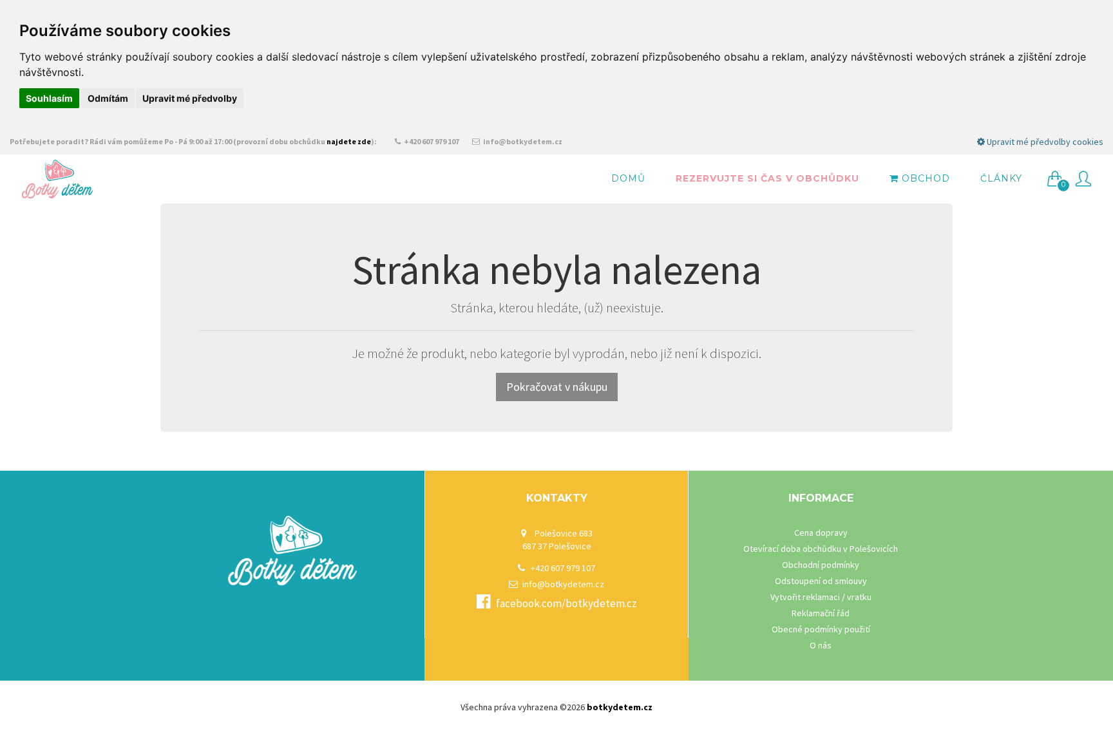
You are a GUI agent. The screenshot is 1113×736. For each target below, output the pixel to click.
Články (1001, 178)
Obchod (924, 178)
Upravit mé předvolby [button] (189, 98)
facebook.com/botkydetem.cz (566, 603)
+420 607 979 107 (431, 141)
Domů (628, 178)
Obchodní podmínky (820, 565)
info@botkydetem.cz (522, 141)
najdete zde (349, 141)
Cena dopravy (821, 532)
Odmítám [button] (108, 98)
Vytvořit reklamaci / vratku (820, 597)
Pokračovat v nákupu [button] (556, 386)
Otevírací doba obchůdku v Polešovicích (820, 548)
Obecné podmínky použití (821, 629)
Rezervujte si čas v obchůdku (767, 178)
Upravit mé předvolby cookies (1044, 141)
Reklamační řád (821, 613)
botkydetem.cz (619, 707)
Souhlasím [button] (49, 98)
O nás (821, 645)
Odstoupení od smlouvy (821, 581)
